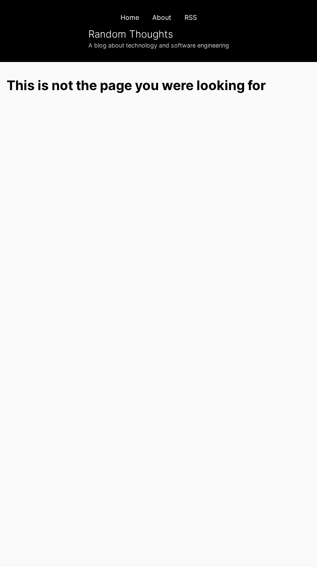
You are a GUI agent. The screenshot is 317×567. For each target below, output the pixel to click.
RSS (191, 17)
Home (130, 17)
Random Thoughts (130, 34)
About (161, 17)
